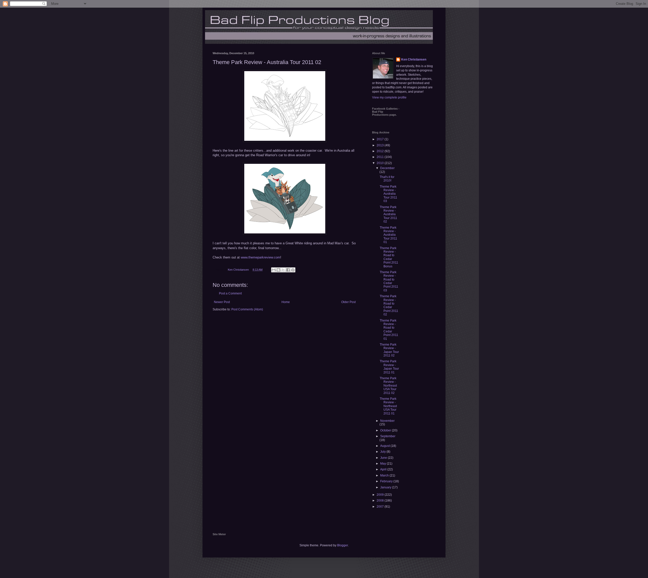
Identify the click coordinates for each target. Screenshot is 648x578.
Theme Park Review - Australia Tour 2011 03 (388, 194)
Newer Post (222, 302)
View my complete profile (389, 97)
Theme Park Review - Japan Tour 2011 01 (389, 367)
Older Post (348, 302)
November (387, 421)
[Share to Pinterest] (292, 269)
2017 (380, 139)
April (383, 469)
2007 (380, 506)
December (387, 168)
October (386, 430)
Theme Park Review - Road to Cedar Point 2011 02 (389, 305)
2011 (380, 157)
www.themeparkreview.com (260, 257)
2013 (380, 145)
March (385, 475)
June (384, 458)
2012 (380, 151)
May (383, 463)
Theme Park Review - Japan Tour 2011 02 (389, 350)
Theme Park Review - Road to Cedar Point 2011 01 (389, 330)
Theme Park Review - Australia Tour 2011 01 (388, 235)
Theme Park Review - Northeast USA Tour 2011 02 (388, 385)
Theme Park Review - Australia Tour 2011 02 (388, 214)
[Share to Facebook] (288, 269)
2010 (380, 163)
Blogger (342, 545)
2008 (380, 500)
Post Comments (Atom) (247, 309)
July (383, 451)
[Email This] (273, 269)
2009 (380, 494)
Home (285, 302)
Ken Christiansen (413, 59)
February (386, 481)
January (386, 487)
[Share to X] (283, 269)
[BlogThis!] (278, 269)
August (385, 446)
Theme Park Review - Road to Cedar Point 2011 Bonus (389, 257)
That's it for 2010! (387, 178)
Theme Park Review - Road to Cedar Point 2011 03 (389, 281)
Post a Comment (230, 293)
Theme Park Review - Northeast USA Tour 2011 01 (388, 406)
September (387, 436)
